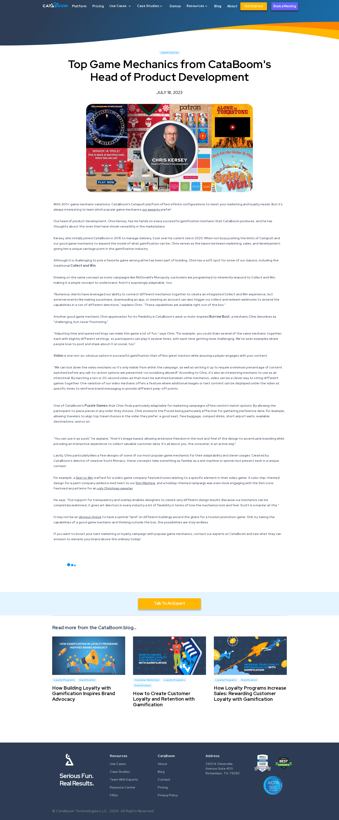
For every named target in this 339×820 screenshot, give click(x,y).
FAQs (114, 795)
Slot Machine (145, 483)
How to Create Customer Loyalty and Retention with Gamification (164, 699)
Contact (164, 779)
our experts (151, 209)
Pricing (98, 6)
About (232, 6)
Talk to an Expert (169, 603)
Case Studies (120, 772)
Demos (175, 6)
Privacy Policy (168, 795)
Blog (217, 6)
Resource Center (123, 787)
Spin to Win (84, 478)
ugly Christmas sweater (115, 488)
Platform (79, 6)
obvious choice (90, 517)
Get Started (253, 6)
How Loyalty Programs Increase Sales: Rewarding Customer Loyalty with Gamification (250, 693)
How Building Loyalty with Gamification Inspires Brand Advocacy (83, 693)
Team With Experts (124, 779)
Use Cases (118, 764)
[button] (120, 6)
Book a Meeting (284, 6)
